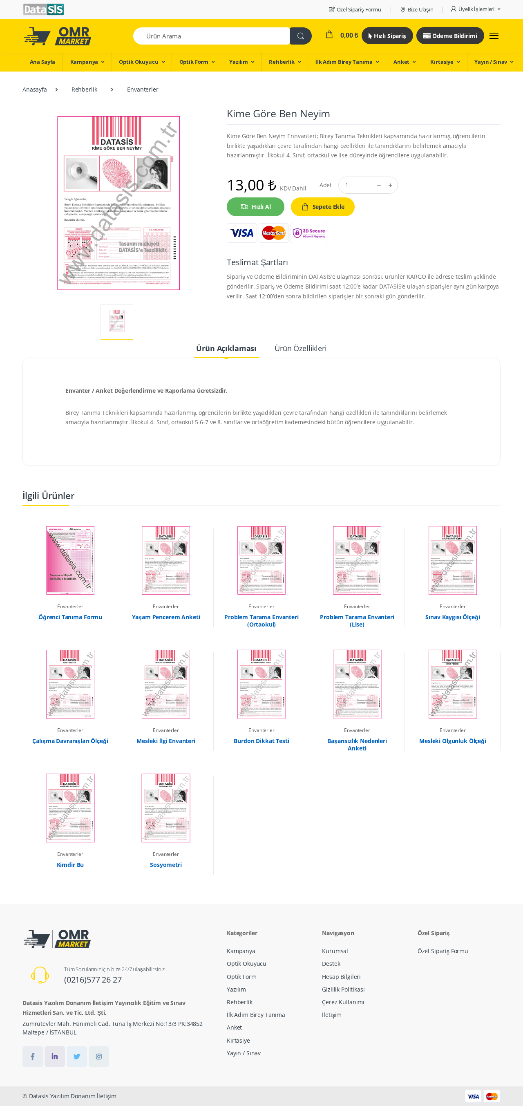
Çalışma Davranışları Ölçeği (70, 741)
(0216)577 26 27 (93, 979)
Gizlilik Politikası (343, 989)
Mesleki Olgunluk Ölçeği (452, 741)
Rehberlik (282, 61)
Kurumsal (335, 951)
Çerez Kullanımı (343, 1002)
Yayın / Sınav (490, 61)
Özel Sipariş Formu (359, 9)
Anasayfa (34, 89)
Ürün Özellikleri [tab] (301, 348)
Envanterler (142, 89)
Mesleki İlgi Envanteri (165, 741)
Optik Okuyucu (138, 61)
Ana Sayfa (43, 61)
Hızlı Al (261, 206)
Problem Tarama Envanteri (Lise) (357, 620)
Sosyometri (166, 865)
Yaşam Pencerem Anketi (166, 617)
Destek (331, 963)
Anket (401, 61)
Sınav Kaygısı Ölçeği (452, 617)
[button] (475, 9)
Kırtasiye (442, 61)
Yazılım (238, 61)
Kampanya (84, 61)
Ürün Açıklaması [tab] (226, 348)
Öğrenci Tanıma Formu (70, 617)
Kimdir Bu (70, 865)
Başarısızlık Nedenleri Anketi (357, 744)
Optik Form (194, 61)
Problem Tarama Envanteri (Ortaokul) (261, 620)
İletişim (332, 1015)
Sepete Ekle (328, 206)
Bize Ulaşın (420, 9)
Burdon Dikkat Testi (261, 741)
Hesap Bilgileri (341, 977)
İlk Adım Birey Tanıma (344, 61)
